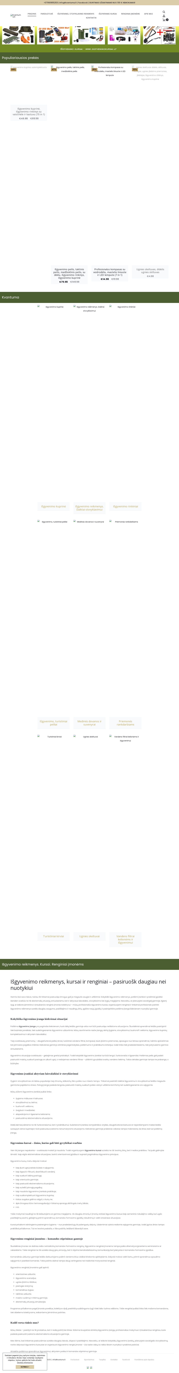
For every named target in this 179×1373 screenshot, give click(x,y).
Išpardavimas (89, 1360)
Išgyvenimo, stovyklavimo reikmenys (75, 13)
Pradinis (32, 13)
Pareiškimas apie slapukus (144, 1360)
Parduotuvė (47, 13)
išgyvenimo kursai (93, 1150)
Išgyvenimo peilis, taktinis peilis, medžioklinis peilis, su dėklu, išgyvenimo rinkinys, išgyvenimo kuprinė (69, 273)
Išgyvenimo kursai (108, 13)
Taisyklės (102, 1360)
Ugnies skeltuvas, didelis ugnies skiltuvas (150, 271)
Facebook (83, 2)
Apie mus (148, 13)
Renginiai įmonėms (130, 13)
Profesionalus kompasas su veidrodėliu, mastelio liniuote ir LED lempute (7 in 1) (109, 272)
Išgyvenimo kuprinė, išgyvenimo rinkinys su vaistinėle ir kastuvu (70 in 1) (29, 111)
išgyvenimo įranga (27, 1026)
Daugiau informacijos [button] (25, 1363)
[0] (164, 19)
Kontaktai (91, 17)
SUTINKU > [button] (25, 1367)
